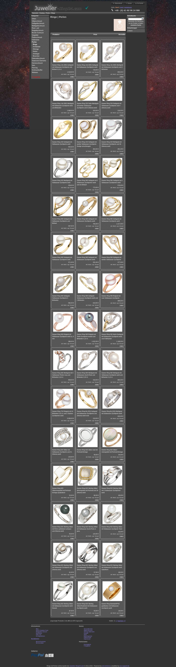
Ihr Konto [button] (140, 3)
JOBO (72, 77)
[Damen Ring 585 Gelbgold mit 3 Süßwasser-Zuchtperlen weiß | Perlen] (112, 168)
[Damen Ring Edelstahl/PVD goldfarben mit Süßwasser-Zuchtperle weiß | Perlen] (112, 591)
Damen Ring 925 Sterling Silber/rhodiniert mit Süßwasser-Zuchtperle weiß (87, 606)
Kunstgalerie (87, 644)
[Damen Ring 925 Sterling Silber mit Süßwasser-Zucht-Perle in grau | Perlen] (88, 514)
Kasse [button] (130, 3)
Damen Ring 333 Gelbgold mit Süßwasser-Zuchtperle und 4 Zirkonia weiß (111, 106)
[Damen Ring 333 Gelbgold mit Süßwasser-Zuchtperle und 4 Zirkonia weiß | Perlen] (112, 91)
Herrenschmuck (37, 63)
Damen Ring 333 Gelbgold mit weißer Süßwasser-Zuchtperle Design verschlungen (87, 144)
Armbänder (36, 47)
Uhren (34, 19)
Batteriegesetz (88, 636)
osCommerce (106, 666)
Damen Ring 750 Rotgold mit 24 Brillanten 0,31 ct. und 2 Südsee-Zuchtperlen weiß (62, 414)
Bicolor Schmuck (38, 33)
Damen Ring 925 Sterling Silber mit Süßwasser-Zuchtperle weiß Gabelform (112, 567)
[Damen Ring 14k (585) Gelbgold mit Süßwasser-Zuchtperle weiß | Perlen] (88, 52)
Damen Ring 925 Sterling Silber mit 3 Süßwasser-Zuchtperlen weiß (112, 490)
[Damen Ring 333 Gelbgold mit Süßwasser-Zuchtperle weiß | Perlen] (63, 129)
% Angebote (36, 77)
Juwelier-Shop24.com (77, 666)
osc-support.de (124, 666)
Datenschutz (87, 637)
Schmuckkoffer (37, 70)
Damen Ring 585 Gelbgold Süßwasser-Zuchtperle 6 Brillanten (61, 298)
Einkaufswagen (132, 28)
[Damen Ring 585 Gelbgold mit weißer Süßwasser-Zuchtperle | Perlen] (112, 245)
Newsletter (39, 633)
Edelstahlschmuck (38, 58)
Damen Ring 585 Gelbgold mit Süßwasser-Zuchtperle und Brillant (62, 221)
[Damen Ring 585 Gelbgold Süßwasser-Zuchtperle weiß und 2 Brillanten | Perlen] (88, 283)
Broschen (36, 56)
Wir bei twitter (40, 643)
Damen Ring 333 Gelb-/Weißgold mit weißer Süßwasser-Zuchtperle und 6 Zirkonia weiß (88, 106)
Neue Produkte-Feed (42, 630)
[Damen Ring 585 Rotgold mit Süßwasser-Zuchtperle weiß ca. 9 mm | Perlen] (63, 322)
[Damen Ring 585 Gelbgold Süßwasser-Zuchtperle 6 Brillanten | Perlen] (63, 283)
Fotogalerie (87, 646)
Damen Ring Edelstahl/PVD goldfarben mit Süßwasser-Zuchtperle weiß (111, 606)
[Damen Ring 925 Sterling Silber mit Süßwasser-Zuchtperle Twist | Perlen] (112, 514)
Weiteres (35, 72)
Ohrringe (36, 49)
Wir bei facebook (41, 641)
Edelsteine (36, 40)
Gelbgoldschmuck (38, 23)
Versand (72, 74)
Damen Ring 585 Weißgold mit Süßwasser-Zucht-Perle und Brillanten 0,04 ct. (87, 375)
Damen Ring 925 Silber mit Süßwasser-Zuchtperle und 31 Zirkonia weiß (62, 452)
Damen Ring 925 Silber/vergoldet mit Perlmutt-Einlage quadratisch (61, 490)
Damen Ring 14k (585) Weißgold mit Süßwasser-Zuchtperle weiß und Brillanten (63, 106)
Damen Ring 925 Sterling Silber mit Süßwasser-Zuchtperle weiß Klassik (62, 606)
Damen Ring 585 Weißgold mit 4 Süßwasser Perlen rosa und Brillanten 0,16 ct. (62, 375)
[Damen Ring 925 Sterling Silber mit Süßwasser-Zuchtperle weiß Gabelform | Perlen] (112, 553)
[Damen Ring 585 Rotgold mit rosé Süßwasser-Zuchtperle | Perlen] (112, 283)
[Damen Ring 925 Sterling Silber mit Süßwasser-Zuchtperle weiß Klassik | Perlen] (63, 591)
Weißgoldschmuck (38, 26)
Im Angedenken (40, 636)
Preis (95, 34)
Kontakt (86, 633)
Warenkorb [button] (118, 3)
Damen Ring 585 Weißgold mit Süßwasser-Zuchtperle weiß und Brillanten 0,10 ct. (112, 375)
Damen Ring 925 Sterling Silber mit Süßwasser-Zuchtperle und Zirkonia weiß (62, 567)
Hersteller (122, 34)
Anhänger (36, 54)
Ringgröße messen (41, 631)
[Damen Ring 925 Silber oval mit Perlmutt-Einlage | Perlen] (88, 437)
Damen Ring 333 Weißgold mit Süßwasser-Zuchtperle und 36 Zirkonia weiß (112, 144)
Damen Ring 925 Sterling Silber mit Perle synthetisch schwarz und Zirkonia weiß (62, 529)
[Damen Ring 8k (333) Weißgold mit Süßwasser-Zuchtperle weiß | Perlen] (112, 399)
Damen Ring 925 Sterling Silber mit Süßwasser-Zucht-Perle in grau (87, 529)
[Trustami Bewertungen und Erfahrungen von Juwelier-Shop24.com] (87, 9)
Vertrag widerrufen (89, 631)
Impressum (87, 639)
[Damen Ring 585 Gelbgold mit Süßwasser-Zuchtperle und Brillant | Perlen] (63, 206)
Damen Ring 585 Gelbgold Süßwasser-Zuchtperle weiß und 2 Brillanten (87, 298)
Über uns (38, 634)
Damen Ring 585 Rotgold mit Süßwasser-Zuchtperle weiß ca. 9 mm (63, 337)
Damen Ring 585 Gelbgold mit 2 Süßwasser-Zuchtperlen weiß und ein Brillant (87, 183)
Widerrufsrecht (88, 630)
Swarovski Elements (39, 61)
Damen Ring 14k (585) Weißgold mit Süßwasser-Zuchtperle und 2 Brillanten (112, 67)
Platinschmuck (37, 37)
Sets (33, 65)
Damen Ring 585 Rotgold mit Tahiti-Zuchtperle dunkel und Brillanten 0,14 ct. (86, 337)
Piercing (34, 68)
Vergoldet (35, 35)
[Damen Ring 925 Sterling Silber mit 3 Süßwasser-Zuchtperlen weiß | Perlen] (112, 476)
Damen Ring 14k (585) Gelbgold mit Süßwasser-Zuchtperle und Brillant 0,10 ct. (62, 67)
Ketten (35, 51)
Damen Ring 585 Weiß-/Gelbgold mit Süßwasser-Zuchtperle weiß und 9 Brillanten (112, 337)
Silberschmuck (37, 21)
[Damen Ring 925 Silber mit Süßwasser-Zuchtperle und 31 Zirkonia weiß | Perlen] (63, 437)
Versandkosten (88, 629)
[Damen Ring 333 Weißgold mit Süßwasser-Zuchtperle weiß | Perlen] (63, 168)
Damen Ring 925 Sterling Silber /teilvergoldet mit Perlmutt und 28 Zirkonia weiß (87, 490)
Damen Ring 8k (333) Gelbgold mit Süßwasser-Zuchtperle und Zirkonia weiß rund (87, 414)
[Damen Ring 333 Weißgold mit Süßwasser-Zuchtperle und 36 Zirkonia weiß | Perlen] (112, 129)
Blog (37, 629)
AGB (85, 634)
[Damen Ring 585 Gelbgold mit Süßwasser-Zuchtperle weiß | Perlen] (88, 206)
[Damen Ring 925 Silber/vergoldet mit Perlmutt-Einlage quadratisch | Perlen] (63, 476)
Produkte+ (56, 34)
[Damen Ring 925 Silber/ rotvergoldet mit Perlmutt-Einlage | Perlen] (112, 437)
